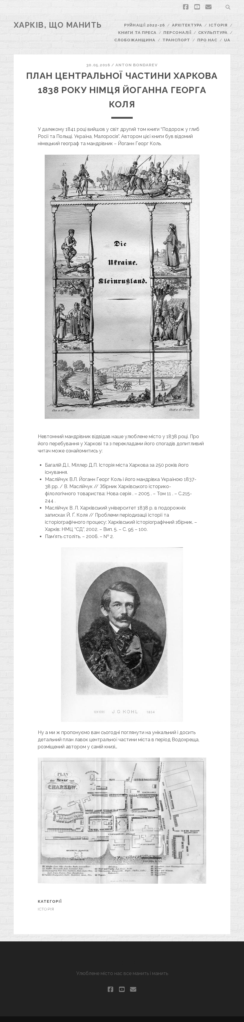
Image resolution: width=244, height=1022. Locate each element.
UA (227, 40)
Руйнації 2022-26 (144, 25)
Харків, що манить (58, 25)
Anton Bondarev (136, 65)
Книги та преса (137, 32)
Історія (218, 25)
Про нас (207, 40)
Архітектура (187, 25)
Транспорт (176, 40)
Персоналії (177, 32)
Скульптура (212, 32)
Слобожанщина (135, 40)
